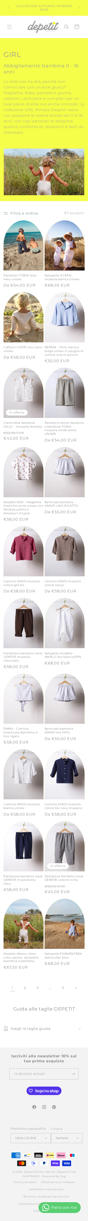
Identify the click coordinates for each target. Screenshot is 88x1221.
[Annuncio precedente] (9, 8)
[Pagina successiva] (76, 988)
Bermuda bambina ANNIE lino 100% (59, 730)
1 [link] (12, 988)
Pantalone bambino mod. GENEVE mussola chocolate (23, 656)
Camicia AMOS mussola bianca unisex (22, 806)
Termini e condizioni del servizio (46, 1196)
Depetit (29, 1171)
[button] (9, 27)
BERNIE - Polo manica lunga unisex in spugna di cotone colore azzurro (64, 350)
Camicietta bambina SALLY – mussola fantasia (23, 424)
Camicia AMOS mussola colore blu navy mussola (63, 806)
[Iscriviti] (73, 1073)
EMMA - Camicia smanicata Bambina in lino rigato (21, 732)
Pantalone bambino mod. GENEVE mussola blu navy (23, 879)
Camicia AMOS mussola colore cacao (63, 583)
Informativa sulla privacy (46, 1189)
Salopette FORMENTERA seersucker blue (63, 955)
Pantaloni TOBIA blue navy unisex (20, 277)
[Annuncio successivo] (79, 8)
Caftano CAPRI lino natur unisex (23, 349)
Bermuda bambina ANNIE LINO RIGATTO (61, 504)
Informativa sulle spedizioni (38, 1203)
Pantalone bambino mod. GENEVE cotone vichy (64, 878)
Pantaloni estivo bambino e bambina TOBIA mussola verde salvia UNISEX (64, 428)
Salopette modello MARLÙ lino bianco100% (63, 655)
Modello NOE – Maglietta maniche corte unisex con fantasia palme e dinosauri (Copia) (23, 507)
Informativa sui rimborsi (58, 1182)
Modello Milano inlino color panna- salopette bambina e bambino (21, 957)
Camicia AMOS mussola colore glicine (22, 583)
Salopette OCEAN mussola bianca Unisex (62, 277)
